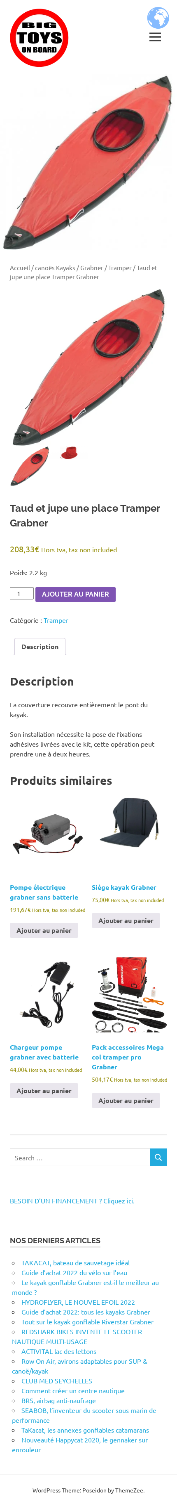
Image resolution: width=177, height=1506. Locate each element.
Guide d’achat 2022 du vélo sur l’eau (74, 1272)
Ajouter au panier (75, 594)
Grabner (91, 267)
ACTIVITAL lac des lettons (58, 1351)
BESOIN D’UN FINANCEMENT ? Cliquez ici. (72, 1200)
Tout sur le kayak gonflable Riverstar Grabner (87, 1321)
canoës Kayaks (55, 267)
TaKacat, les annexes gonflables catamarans (85, 1430)
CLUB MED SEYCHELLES (56, 1380)
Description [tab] (39, 646)
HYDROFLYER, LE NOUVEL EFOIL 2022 (78, 1302)
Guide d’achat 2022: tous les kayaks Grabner (85, 1312)
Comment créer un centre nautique (73, 1390)
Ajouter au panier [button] (44, 930)
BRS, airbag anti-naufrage (58, 1400)
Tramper (120, 267)
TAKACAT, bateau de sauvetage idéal (75, 1262)
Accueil (20, 267)
